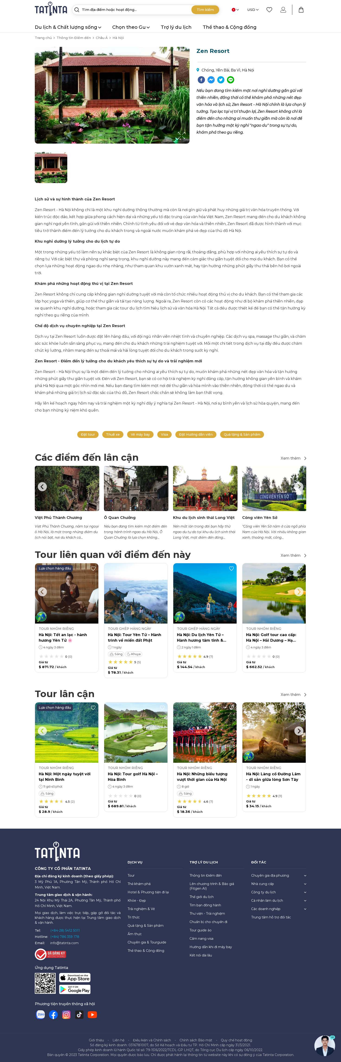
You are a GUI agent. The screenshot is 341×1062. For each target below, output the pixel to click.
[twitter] (221, 80)
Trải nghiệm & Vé (141, 909)
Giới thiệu (96, 1040)
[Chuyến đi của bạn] (301, 10)
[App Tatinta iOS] (74, 978)
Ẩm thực (135, 934)
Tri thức (134, 917)
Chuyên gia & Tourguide (147, 942)
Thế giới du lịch (202, 897)
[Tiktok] (79, 1014)
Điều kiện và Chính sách (152, 1040)
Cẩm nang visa (201, 938)
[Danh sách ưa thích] (269, 10)
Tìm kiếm (205, 9)
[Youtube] (92, 1014)
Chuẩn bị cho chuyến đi (208, 922)
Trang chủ (43, 38)
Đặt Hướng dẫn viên (196, 434)
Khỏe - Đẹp (137, 900)
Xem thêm (291, 458)
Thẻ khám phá (139, 884)
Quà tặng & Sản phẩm (242, 434)
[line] (230, 80)
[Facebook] (53, 1014)
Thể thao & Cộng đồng (230, 27)
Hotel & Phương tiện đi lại (148, 892)
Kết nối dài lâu (201, 955)
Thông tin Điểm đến (74, 38)
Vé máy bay (140, 434)
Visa (164, 434)
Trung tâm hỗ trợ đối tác (271, 917)
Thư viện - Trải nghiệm (207, 913)
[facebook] (201, 80)
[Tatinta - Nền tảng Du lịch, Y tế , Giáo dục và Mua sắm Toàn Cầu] (51, 9)
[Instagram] (66, 1014)
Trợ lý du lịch (176, 27)
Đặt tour (88, 434)
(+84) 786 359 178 (64, 937)
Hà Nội (118, 38)
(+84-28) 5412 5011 (65, 930)
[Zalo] (40, 1014)
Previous (42, 486)
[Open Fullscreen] (188, 143)
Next (298, 486)
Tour (131, 875)
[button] (51, 167)
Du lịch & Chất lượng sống (66, 27)
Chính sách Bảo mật (196, 1040)
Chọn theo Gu (129, 27)
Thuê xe (113, 434)
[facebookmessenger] (211, 80)
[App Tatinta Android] (74, 990)
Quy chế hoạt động (236, 1040)
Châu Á (102, 38)
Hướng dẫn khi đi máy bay (211, 947)
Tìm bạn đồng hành (205, 905)
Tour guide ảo (201, 930)
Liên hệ (118, 1040)
